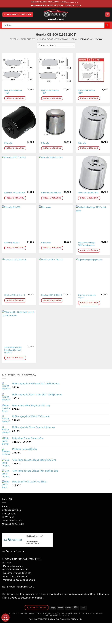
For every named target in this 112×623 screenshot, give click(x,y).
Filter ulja (8, 143)
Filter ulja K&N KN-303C (88, 193)
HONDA (74, 39)
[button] (17, 14)
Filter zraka (46, 242)
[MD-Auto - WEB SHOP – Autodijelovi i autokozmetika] (56, 14)
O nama (23, 613)
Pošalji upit (35, 613)
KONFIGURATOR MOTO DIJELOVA (53, 39)
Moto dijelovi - (28, 39)
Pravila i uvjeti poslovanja (66, 613)
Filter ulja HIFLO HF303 (14, 193)
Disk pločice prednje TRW (13, 91)
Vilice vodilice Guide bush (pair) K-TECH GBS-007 (13, 349)
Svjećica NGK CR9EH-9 (51, 295)
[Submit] (107, 25)
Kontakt (47, 613)
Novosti (66, 615)
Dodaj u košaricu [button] (15, 98)
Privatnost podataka (92, 613)
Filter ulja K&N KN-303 (51, 193)
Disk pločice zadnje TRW (86, 91)
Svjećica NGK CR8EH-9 (14, 295)
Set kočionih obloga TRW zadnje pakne (86, 243)
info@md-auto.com (72, 2)
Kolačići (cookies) (51, 615)
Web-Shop (14, 613)
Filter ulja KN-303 (11, 242)
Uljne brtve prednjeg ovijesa (87, 296)
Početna (14, 39)
